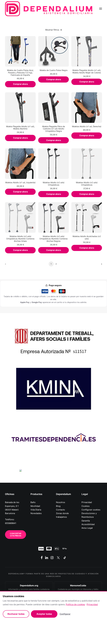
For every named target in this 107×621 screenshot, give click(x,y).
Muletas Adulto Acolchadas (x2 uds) (87, 237)
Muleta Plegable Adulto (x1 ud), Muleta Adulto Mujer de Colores (86, 71)
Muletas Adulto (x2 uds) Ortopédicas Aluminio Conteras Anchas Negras (53, 238)
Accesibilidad (88, 524)
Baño (33, 502)
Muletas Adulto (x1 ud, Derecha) (86, 126)
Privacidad (87, 502)
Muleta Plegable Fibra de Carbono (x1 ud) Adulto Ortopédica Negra (53, 128)
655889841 (10, 523)
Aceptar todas (44, 613)
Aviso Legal (87, 528)
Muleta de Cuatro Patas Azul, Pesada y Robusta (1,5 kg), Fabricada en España (20, 72)
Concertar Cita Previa (16, 534)
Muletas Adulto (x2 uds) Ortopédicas (53, 183)
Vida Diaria (36, 509)
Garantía (86, 520)
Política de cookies (75, 604)
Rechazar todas (16, 613)
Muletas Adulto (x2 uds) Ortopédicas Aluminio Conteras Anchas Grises (20, 238)
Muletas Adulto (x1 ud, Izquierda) (20, 182)
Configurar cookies (91, 509)
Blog (58, 506)
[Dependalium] (49, 8)
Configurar (65, 614)
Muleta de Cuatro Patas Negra (53, 70)
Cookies (86, 506)
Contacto (60, 509)
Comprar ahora (20, 84)
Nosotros (60, 502)
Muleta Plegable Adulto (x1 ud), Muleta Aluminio (20, 127)
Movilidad (35, 506)
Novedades (36, 513)
